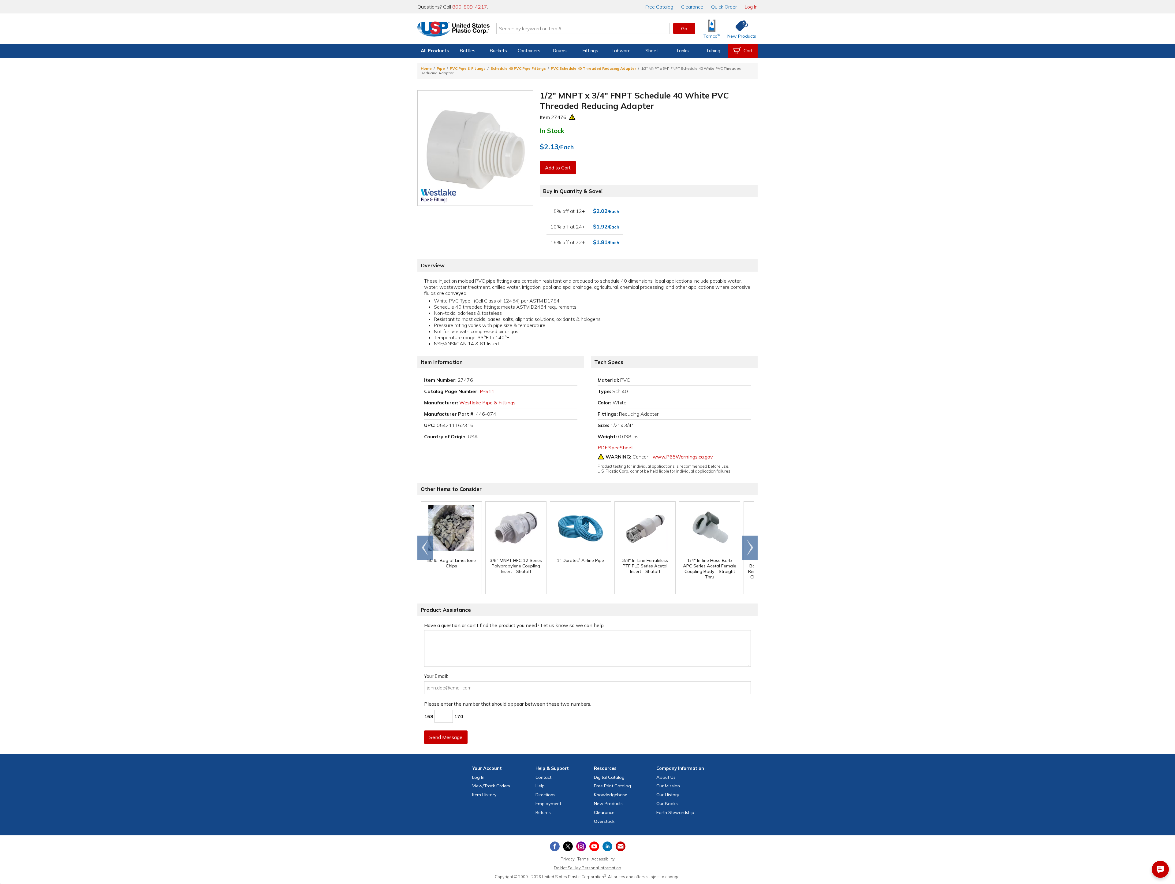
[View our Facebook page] (555, 846)
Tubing (713, 51)
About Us (666, 777)
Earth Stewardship (675, 812)
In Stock (552, 131)
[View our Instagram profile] (581, 846)
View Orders (491, 786)
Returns (543, 812)
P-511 (487, 391)
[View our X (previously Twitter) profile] (568, 846)
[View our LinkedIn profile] (607, 846)
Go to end (425, 548)
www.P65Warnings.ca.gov (683, 457)
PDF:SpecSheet (615, 447)
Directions (545, 794)
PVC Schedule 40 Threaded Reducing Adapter (593, 68)
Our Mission (668, 786)
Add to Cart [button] (558, 168)
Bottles (468, 51)
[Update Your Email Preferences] (620, 846)
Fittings (590, 51)
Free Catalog (612, 786)
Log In (751, 7)
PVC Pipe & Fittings (468, 68)
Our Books (667, 803)
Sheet (651, 51)
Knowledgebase (610, 794)
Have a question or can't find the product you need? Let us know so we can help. (514, 625)
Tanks (682, 51)
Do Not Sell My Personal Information (587, 867)
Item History (484, 794)
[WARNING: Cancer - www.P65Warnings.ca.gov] (572, 117)
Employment (548, 803)
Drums (560, 51)
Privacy (568, 858)
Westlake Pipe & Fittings (487, 402)
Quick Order (724, 7)
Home (426, 68)
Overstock (604, 821)
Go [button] (684, 28)
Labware (621, 51)
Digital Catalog (609, 777)
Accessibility (603, 858)
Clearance (692, 7)
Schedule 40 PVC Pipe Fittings (518, 68)
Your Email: (436, 676)
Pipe (441, 68)
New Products (608, 803)
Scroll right (750, 548)
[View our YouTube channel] (594, 846)
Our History (667, 794)
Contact (543, 777)
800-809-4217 (469, 7)
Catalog (659, 7)
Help (540, 786)
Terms (583, 858)
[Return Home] (453, 29)
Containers (529, 51)
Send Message (445, 737)
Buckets (498, 51)
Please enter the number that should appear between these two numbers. (507, 704)
